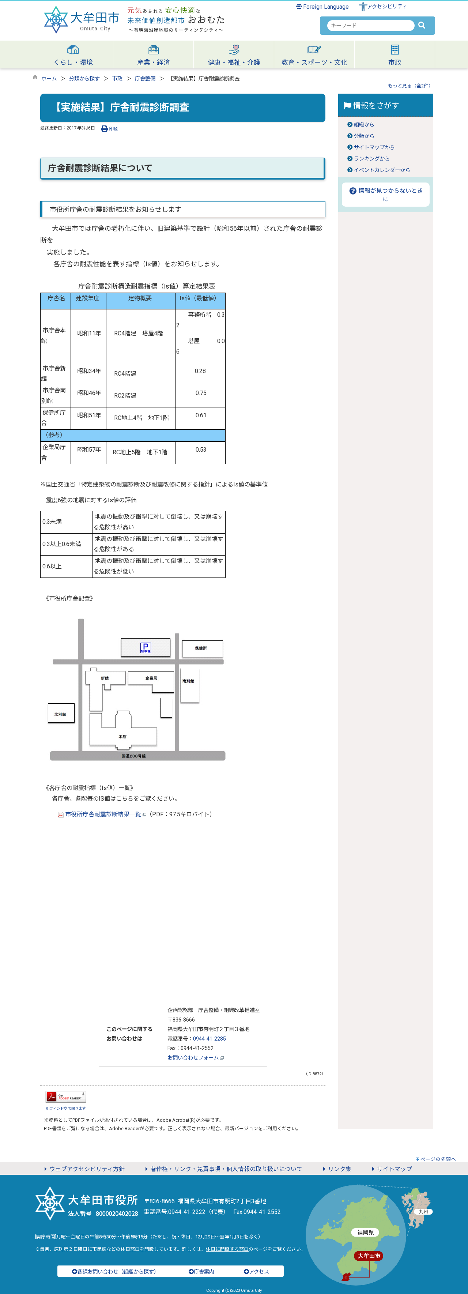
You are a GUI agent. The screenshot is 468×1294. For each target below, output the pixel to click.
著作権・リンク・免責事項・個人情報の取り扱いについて (226, 1169)
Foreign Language (325, 6)
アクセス (259, 1272)
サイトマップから (374, 147)
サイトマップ (394, 1169)
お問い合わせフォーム (193, 1058)
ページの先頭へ (438, 1159)
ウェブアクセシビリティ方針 (87, 1169)
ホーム (49, 79)
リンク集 (339, 1169)
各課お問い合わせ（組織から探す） (118, 1272)
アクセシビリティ (387, 7)
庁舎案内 (204, 1272)
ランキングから (372, 159)
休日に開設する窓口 (227, 1249)
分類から (364, 136)
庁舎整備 (145, 79)
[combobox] (371, 25)
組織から (364, 125)
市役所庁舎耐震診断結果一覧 (103, 814)
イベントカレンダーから (382, 170)
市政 (117, 79)
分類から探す (84, 79)
